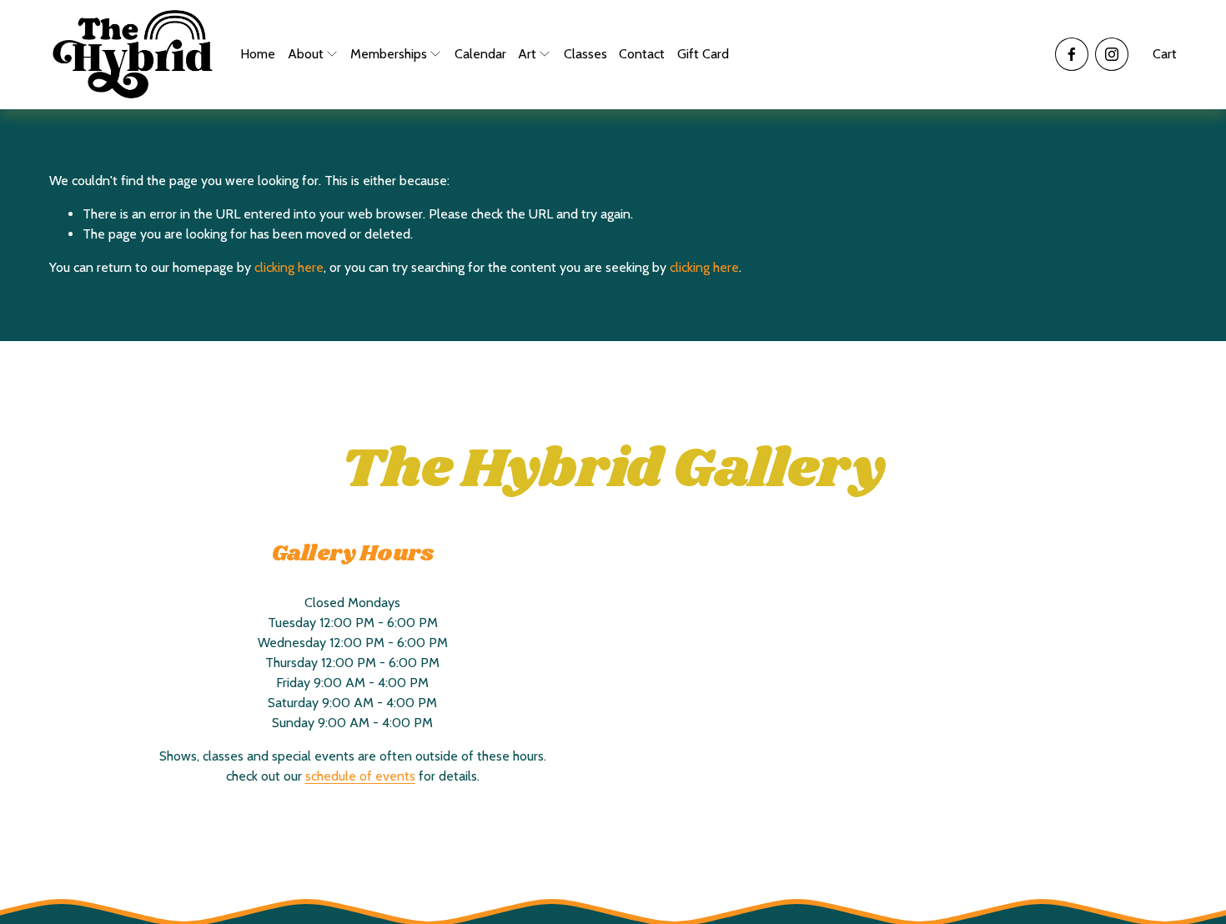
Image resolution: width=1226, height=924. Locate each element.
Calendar (480, 54)
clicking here (289, 267)
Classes (585, 54)
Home (257, 54)
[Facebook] (1071, 54)
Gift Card (703, 54)
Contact (642, 54)
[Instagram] (1111, 54)
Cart (1165, 54)
